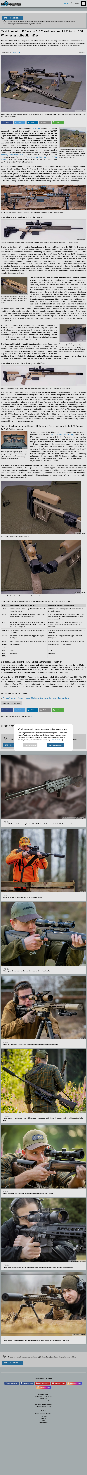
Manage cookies (30, 745)
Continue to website (55, 745)
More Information (56, 740)
